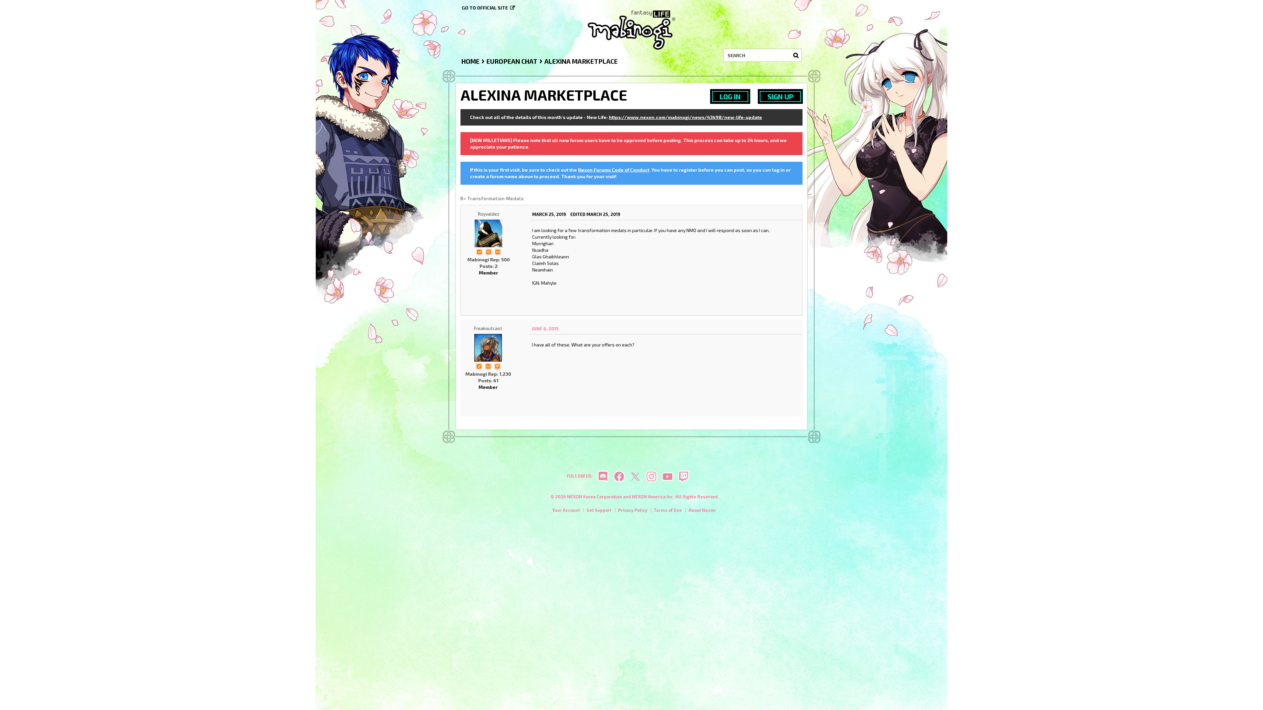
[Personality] (497, 251)
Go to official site (485, 8)
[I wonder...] (488, 251)
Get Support (598, 510)
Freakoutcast (488, 328)
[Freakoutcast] (488, 348)
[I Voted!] (479, 251)
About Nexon (702, 510)
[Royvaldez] (488, 233)
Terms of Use (668, 510)
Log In (730, 96)
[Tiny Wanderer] (497, 365)
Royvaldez (488, 214)
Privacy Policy (632, 510)
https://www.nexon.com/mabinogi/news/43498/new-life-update (685, 117)
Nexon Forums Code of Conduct (613, 170)
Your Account (566, 510)
